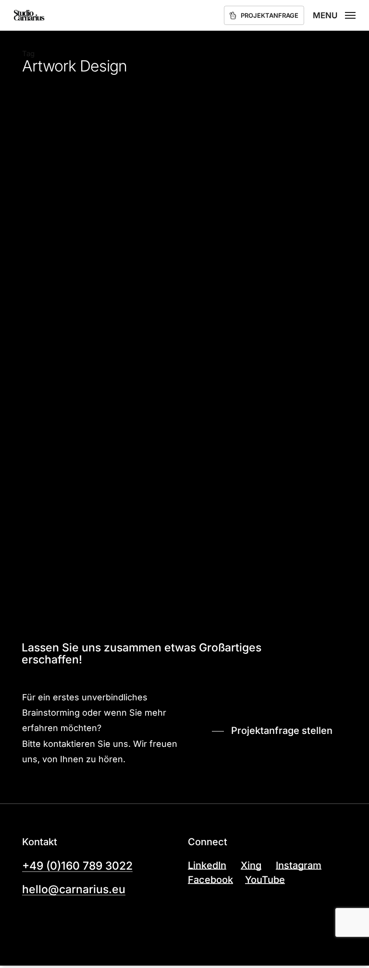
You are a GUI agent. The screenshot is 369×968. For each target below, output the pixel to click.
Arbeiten (41, 575)
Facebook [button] (210, 880)
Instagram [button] (298, 866)
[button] (334, 15)
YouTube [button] (265, 880)
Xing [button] (251, 866)
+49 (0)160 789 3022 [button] (77, 866)
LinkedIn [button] (207, 866)
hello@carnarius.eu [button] (73, 890)
